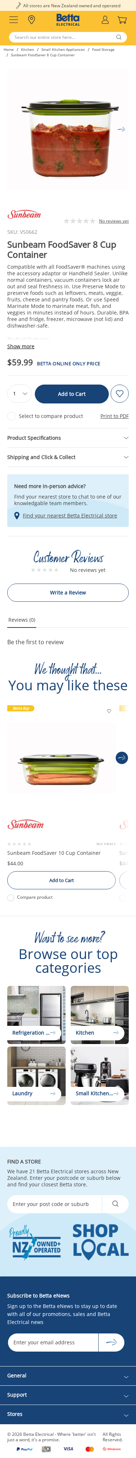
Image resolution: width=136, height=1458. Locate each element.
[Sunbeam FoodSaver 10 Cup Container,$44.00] (61, 757)
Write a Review (68, 592)
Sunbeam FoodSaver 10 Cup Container (54, 852)
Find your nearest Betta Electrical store (70, 515)
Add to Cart (72, 393)
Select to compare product (51, 416)
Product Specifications (34, 437)
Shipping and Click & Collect (41, 457)
